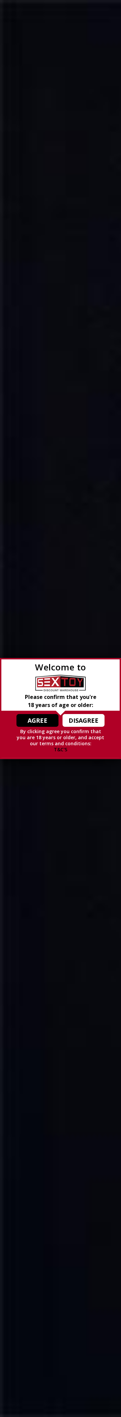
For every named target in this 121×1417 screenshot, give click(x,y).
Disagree (83, 720)
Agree (37, 720)
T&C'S (60, 749)
